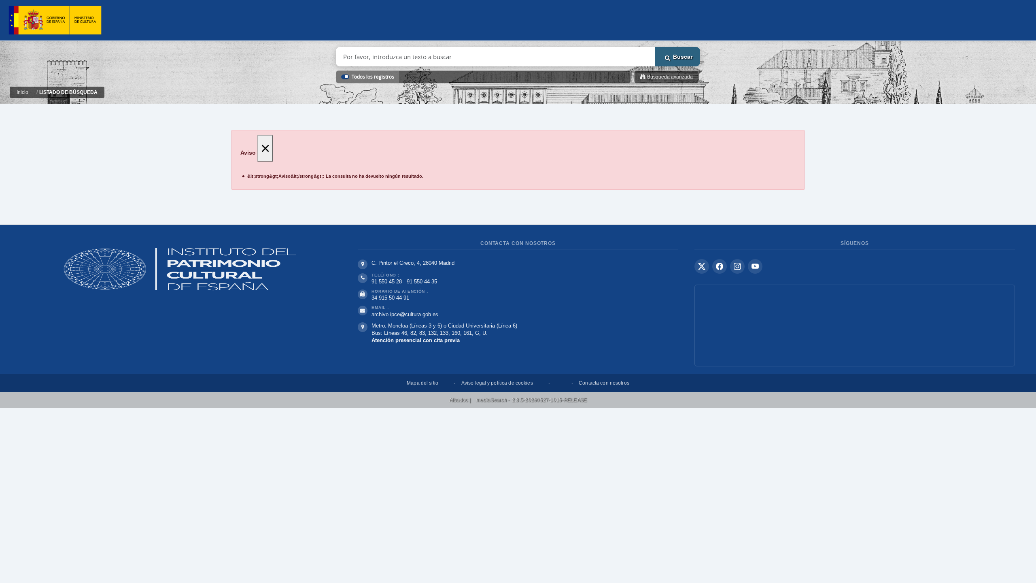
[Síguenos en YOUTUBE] (755, 266)
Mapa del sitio (422, 383)
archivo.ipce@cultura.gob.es (405, 314)
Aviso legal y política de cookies (497, 383)
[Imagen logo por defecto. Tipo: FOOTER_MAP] (854, 325)
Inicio (22, 92)
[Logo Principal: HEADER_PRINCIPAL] (55, 20)
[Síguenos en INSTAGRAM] (737, 266)
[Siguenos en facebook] (719, 266)
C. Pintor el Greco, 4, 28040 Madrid (413, 263)
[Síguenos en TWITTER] (701, 266)
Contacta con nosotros (604, 383)
